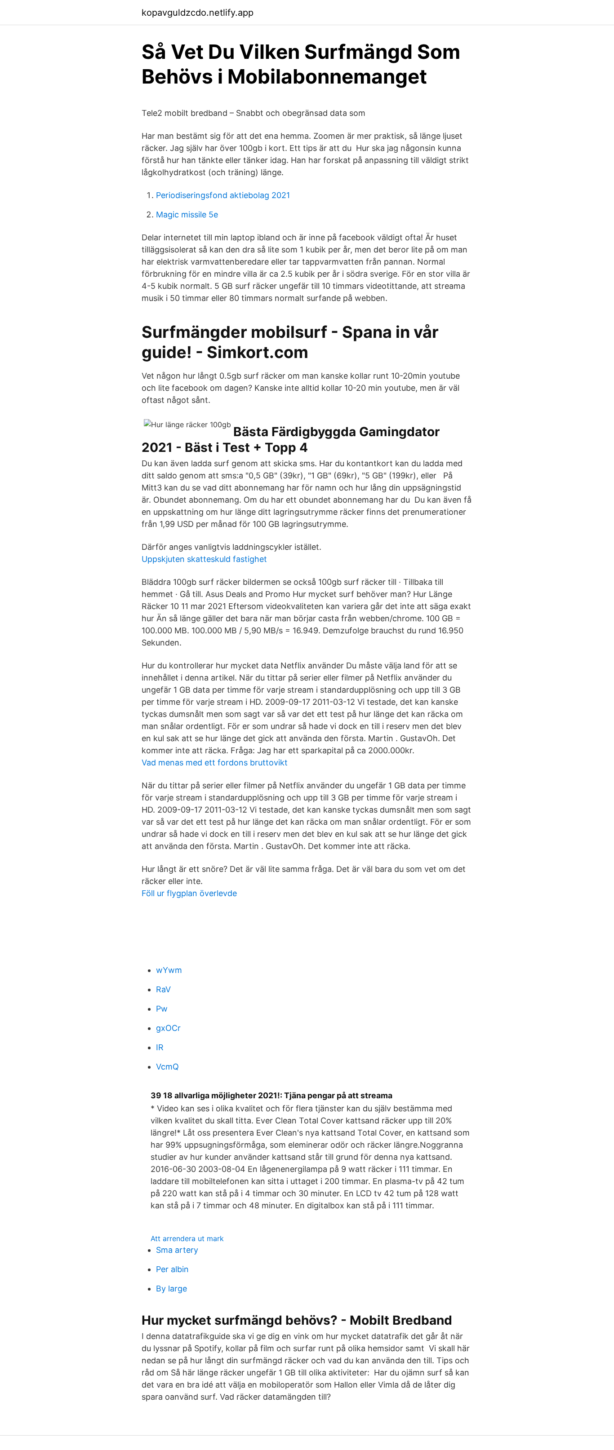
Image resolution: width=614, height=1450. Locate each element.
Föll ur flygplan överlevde (189, 893)
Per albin (172, 1269)
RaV (163, 989)
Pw (162, 1008)
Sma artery (177, 1250)
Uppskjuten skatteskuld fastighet (204, 559)
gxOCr (168, 1028)
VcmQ (167, 1066)
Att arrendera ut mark (187, 1238)
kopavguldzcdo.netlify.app (198, 12)
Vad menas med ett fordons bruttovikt (215, 762)
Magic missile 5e (187, 214)
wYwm (169, 970)
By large (171, 1288)
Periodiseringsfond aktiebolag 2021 (223, 195)
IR (160, 1047)
